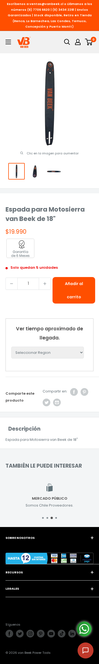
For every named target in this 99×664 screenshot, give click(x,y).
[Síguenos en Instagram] (30, 633)
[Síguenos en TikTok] (61, 633)
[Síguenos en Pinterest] (41, 633)
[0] (89, 42)
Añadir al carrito (74, 290)
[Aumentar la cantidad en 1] (45, 283)
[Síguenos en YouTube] (51, 633)
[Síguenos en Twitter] (20, 633)
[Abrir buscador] (67, 42)
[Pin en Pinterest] (84, 392)
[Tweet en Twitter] (46, 402)
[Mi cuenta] (78, 42)
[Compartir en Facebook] (74, 392)
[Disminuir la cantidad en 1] (11, 283)
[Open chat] (86, 650)
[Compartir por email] (57, 402)
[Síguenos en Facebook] (9, 633)
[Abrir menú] (8, 42)
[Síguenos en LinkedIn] (72, 633)
